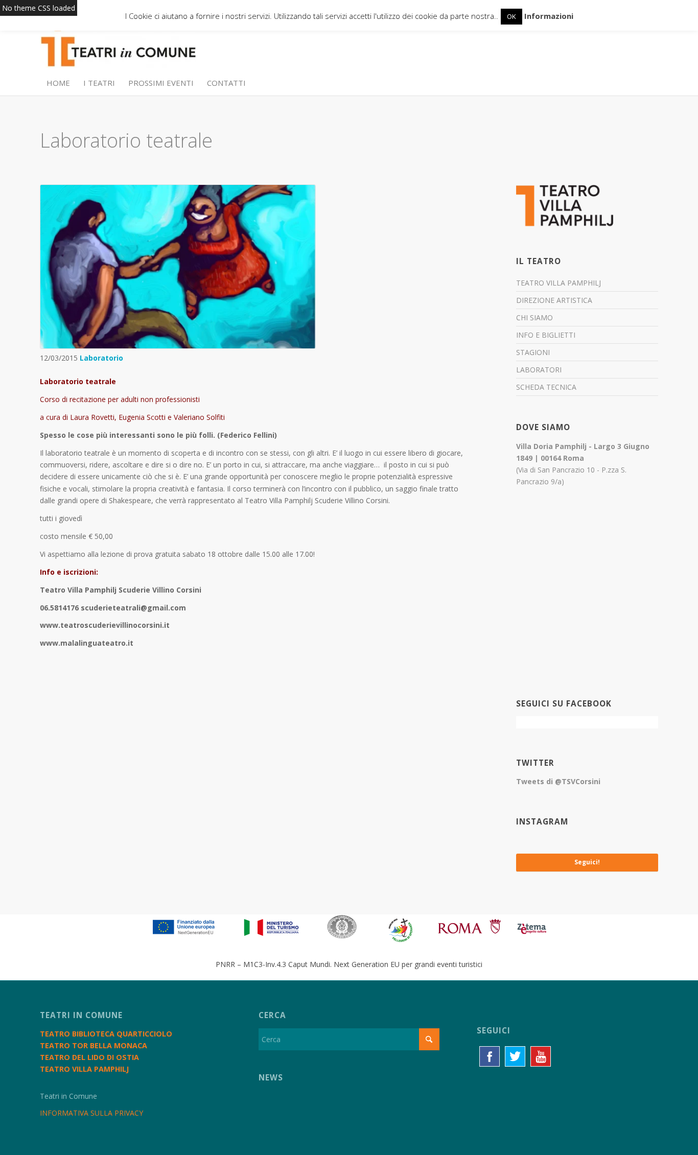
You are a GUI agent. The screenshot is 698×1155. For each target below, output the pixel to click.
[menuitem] (58, 83)
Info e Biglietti (545, 335)
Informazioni (548, 16)
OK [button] (511, 16)
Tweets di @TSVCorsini (558, 781)
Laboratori (539, 369)
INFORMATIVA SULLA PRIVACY (91, 1113)
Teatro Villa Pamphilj (558, 283)
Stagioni (533, 352)
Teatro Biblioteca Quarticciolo (106, 1034)
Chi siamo (534, 317)
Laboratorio (101, 358)
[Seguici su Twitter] (515, 1056)
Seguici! (587, 862)
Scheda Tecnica (546, 387)
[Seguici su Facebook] (489, 1056)
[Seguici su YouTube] (540, 1056)
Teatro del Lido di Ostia (89, 1057)
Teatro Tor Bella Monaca (93, 1045)
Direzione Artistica (554, 300)
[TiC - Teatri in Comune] (118, 46)
